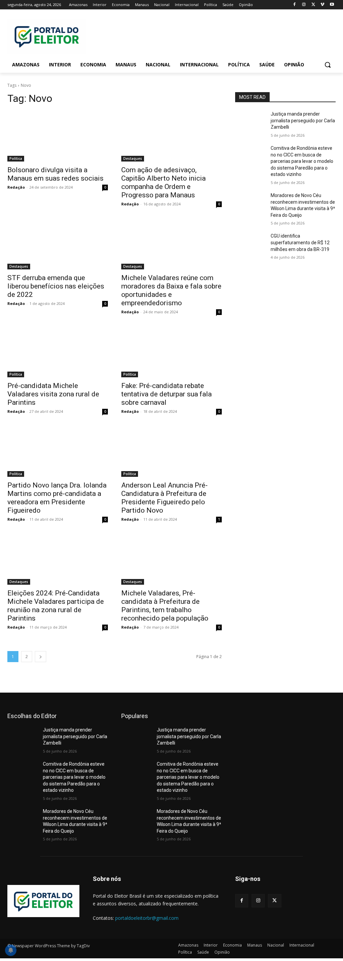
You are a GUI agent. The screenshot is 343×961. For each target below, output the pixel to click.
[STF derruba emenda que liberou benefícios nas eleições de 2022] (57, 244)
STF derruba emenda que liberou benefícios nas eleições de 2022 (55, 286)
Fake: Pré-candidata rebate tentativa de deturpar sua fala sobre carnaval (166, 394)
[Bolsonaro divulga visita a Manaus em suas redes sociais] (57, 136)
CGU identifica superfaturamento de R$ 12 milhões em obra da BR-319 (300, 242)
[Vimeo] (322, 5)
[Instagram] (304, 5)
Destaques (132, 158)
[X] (313, 5)
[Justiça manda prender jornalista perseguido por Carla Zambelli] (250, 121)
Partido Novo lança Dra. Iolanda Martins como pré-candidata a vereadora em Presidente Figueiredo (57, 497)
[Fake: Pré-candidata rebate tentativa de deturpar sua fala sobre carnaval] (171, 352)
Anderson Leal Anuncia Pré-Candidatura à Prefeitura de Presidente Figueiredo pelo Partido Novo (164, 497)
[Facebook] (294, 5)
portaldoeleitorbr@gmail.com (147, 918)
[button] (328, 65)
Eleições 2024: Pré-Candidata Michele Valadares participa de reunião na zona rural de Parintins (55, 605)
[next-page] (40, 656)
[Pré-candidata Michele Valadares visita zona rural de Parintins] (57, 352)
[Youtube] (332, 5)
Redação (16, 187)
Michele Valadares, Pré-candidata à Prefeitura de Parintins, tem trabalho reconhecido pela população (164, 605)
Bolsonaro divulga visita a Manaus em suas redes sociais (55, 174)
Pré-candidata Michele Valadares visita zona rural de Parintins (53, 394)
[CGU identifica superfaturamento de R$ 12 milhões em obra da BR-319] (250, 243)
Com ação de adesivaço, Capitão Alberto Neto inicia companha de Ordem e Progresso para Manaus (163, 182)
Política (15, 158)
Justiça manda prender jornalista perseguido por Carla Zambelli (303, 120)
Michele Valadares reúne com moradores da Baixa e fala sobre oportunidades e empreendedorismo (171, 290)
